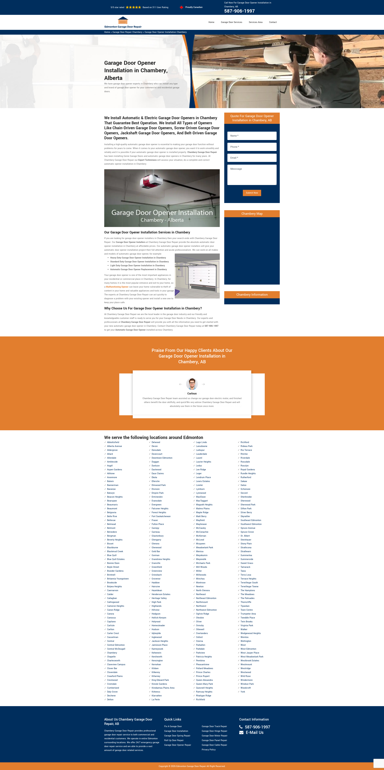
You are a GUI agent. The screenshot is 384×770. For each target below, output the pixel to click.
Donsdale (156, 450)
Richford (245, 442)
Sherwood (245, 500)
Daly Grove (112, 691)
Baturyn (111, 493)
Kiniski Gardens (159, 684)
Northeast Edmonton (206, 598)
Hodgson (156, 613)
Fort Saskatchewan (161, 516)
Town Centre (247, 610)
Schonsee (245, 489)
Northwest (201, 606)
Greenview (157, 571)
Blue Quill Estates (116, 559)
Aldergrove (112, 450)
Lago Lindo (201, 442)
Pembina (200, 660)
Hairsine (156, 586)
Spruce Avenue (248, 528)
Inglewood (157, 637)
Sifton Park (246, 508)
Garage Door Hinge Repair (214, 731)
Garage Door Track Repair (214, 726)
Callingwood (113, 602)
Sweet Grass (247, 563)
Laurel (199, 458)
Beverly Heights (115, 539)
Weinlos (245, 637)
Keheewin (156, 652)
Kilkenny (156, 672)
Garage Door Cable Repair (214, 745)
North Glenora (203, 590)
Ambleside (112, 461)
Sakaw (244, 481)
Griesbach (157, 574)
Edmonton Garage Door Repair (191, 766)
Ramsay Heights (204, 691)
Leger (199, 473)
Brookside (112, 582)
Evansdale (157, 500)
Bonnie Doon (113, 563)
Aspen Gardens (114, 469)
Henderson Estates (161, 594)
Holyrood (156, 621)
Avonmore (112, 477)
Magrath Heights (204, 504)
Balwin (110, 481)
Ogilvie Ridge (202, 613)
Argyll (110, 465)
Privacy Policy (209, 749)
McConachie (202, 532)
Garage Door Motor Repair (214, 735)
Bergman (111, 535)
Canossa (111, 617)
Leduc (199, 465)
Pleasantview (202, 664)
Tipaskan (245, 606)
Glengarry (156, 539)
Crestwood (112, 680)
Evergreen (156, 504)
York (243, 691)
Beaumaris (112, 504)
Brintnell (111, 574)
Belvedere (112, 532)
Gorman (155, 555)
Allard (110, 454)
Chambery (112, 652)
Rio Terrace (246, 450)
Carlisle (111, 625)
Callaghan (112, 598)
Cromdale (112, 684)
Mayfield (200, 520)
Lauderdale (201, 454)
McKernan (201, 535)
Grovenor (156, 578)
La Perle (156, 699)
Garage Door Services (231, 22)
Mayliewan (201, 524)
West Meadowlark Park (252, 656)
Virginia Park (247, 625)
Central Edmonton (116, 645)
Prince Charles (203, 672)
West (243, 645)
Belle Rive (112, 516)
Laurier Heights (203, 461)
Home (211, 22)
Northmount (202, 602)
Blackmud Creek (115, 551)
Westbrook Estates (250, 660)
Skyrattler (245, 516)
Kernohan (156, 664)
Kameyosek (157, 649)
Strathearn (246, 551)
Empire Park (158, 493)
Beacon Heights (115, 496)
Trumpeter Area (248, 613)
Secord (244, 493)
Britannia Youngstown (118, 578)
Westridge (246, 668)
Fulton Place (158, 524)
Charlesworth (113, 660)
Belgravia (111, 512)
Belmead (111, 524)
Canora (110, 613)
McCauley (201, 528)
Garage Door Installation (176, 731)
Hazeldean (157, 590)
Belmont (111, 528)
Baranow (111, 489)
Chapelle (111, 656)
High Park (156, 602)
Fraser (155, 520)
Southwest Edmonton (251, 524)
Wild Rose (246, 676)
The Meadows (247, 594)
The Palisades (248, 598)
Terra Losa (246, 574)
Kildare (155, 668)
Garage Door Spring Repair (177, 735)
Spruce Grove (247, 532)
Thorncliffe (246, 602)
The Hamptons (248, 590)
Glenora (155, 543)
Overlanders (202, 633)
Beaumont (112, 508)
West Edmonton (248, 649)
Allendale (111, 458)
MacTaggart (202, 500)
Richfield (200, 699)
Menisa (199, 551)
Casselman (112, 637)
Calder (110, 594)
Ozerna (199, 641)
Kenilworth (157, 656)
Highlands (157, 606)
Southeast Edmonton (251, 520)
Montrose (201, 582)
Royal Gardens (248, 469)
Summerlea (246, 555)
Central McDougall (116, 649)
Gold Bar (156, 551)
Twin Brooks (247, 621)
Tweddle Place (248, 617)
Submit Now (252, 192)
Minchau (200, 578)
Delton (110, 699)
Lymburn (200, 489)
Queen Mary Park (204, 684)
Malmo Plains (203, 508)
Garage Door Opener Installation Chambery (166, 32)
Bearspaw (112, 500)
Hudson (155, 629)
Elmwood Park (159, 485)
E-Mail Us (255, 733)
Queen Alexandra (204, 680)
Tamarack (245, 567)
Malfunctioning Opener (117, 286)
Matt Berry (201, 516)
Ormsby (200, 625)
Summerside (247, 559)
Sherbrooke (246, 496)
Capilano (111, 621)
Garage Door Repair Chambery (127, 32)
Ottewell (200, 629)
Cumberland (113, 687)
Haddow (156, 582)
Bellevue (111, 520)
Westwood (246, 672)
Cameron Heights (115, 606)
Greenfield (157, 567)
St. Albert (245, 535)
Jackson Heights (160, 641)
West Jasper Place (250, 652)
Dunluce (156, 465)
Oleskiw (200, 617)
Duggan (155, 461)
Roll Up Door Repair (174, 740)
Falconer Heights (160, 508)
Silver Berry (246, 512)
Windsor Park (247, 684)
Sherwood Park (248, 504)
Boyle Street (113, 567)
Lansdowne (201, 446)
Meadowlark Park (204, 547)
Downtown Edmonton (162, 458)
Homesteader (158, 625)
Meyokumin (201, 555)
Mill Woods (201, 567)
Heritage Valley (159, 598)
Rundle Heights (248, 473)
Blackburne (112, 547)
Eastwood (156, 469)
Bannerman (112, 485)
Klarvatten (157, 695)
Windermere (247, 680)
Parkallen (200, 645)
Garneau (156, 532)
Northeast (201, 594)
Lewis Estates (203, 481)
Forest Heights (159, 512)
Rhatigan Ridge (203, 695)
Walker (244, 629)
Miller (199, 571)
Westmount (246, 664)
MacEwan (201, 496)
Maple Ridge (202, 512)
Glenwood (156, 547)
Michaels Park (203, 563)
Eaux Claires (158, 473)
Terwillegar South (249, 582)
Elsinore (156, 489)
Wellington (246, 641)
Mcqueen (200, 543)
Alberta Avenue (114, 446)
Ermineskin (157, 496)
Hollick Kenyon (159, 617)
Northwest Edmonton (206, 610)
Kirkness (156, 691)
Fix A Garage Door (173, 726)
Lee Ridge (201, 469)
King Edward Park (160, 680)
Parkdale (200, 649)
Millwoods (201, 574)
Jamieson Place (160, 645)
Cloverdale (112, 672)
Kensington (157, 660)
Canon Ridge (113, 610)
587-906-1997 (239, 11)
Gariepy (155, 528)
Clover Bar (112, 668)
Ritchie (244, 454)
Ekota (154, 477)
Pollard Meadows (204, 668)
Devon (155, 446)
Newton (200, 586)
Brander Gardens (115, 571)
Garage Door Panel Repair (214, 740)
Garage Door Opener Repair (177, 745)
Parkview (200, 652)
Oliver (199, 621)
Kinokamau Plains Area (163, 687)
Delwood (156, 442)
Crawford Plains (115, 676)
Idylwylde (156, 633)
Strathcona (246, 547)
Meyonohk (201, 559)
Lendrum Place (203, 477)
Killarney (156, 676)
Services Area (255, 22)
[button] (183, 384)
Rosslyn (245, 465)
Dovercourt (157, 454)
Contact (273, 22)
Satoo (243, 485)
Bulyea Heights (114, 586)
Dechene (111, 695)
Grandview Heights (161, 559)
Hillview (155, 610)
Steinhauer (246, 539)
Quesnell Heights (204, 687)
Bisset (110, 543)
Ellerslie (156, 481)
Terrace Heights (248, 578)
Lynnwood (201, 493)
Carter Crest (113, 633)
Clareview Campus (116, 664)
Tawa (243, 571)
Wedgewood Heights (251, 633)
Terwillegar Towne (249, 586)
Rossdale (245, 461)
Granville (156, 563)
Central (110, 641)
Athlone (111, 473)
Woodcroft (246, 687)
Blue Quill (112, 555)
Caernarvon (112, 590)
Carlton (110, 629)
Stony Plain (246, 543)
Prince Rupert (203, 676)
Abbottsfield (113, 442)
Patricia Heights (204, 656)
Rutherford (246, 477)
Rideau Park (246, 446)
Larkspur (200, 450)
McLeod (200, 539)
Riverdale (245, 458)
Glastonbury (158, 535)
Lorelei (199, 485)
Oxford (199, 637)
